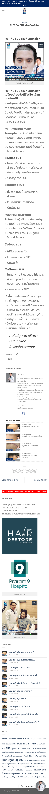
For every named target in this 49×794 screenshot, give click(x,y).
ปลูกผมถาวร (31, 756)
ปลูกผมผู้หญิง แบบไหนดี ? (19, 706)
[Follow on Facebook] (23, 6)
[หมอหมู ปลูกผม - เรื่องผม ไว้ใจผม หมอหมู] (24, 11)
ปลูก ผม (39, 744)
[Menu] (3, 11)
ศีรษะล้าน (23, 773)
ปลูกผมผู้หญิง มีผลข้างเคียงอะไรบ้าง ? (24, 722)
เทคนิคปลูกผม (6, 777)
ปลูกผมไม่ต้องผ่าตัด (17, 767)
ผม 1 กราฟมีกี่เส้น (40, 767)
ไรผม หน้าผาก (43, 777)
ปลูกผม (24, 22)
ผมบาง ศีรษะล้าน (12, 770)
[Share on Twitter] (22, 471)
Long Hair (34, 739)
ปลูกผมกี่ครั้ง (38, 752)
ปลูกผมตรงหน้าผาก (18, 756)
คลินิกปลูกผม (19, 743)
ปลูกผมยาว (37, 760)
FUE (25, 738)
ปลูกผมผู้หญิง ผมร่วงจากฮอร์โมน (32, 436)
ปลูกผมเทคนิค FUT (39, 764)
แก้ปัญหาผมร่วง (15, 777)
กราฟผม (40, 739)
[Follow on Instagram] (25, 6)
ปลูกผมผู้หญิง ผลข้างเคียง (30, 446)
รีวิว (35, 770)
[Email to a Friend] (27, 471)
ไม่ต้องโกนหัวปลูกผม (26, 777)
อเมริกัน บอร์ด (38, 773)
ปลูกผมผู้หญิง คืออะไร (17, 699)
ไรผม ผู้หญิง (35, 777)
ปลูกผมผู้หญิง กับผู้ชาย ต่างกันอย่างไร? (24, 683)
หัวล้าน (29, 773)
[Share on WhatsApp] (14, 471)
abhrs (4, 738)
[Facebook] (24, 413)
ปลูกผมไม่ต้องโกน (29, 767)
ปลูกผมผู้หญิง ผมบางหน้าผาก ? (31, 426)
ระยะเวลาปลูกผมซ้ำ (29, 770)
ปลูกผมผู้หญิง (15, 760)
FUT (29, 738)
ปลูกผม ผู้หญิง (29, 760)
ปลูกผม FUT (16, 748)
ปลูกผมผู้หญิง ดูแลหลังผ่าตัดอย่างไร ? (24, 714)
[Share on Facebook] (18, 471)
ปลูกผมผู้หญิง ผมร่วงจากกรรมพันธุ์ (29, 456)
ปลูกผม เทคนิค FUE (13, 763)
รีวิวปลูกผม (41, 769)
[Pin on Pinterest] (31, 471)
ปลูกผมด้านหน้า (8, 756)
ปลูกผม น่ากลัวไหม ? (10, 479)
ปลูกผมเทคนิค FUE (26, 763)
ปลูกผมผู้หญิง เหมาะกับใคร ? (20, 691)
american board (14, 738)
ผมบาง (4, 769)
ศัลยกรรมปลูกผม (10, 773)
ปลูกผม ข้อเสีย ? (40, 479)
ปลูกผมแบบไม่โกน (7, 767)
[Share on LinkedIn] (35, 471)
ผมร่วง (20, 769)
